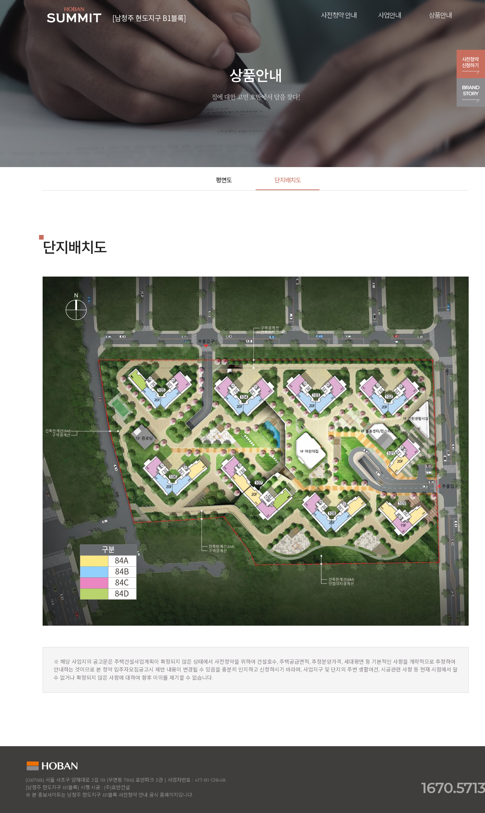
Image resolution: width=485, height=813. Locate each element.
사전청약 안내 (338, 15)
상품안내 (440, 15)
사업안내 (389, 15)
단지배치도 (287, 180)
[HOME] (117, 13)
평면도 (224, 180)
